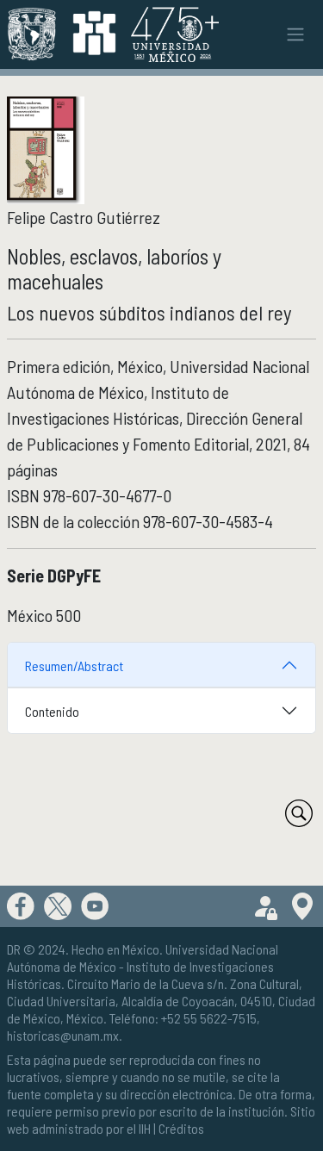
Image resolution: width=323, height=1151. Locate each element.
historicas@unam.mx (63, 1035)
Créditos (181, 1128)
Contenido (52, 711)
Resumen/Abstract (74, 665)
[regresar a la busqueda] (299, 813)
